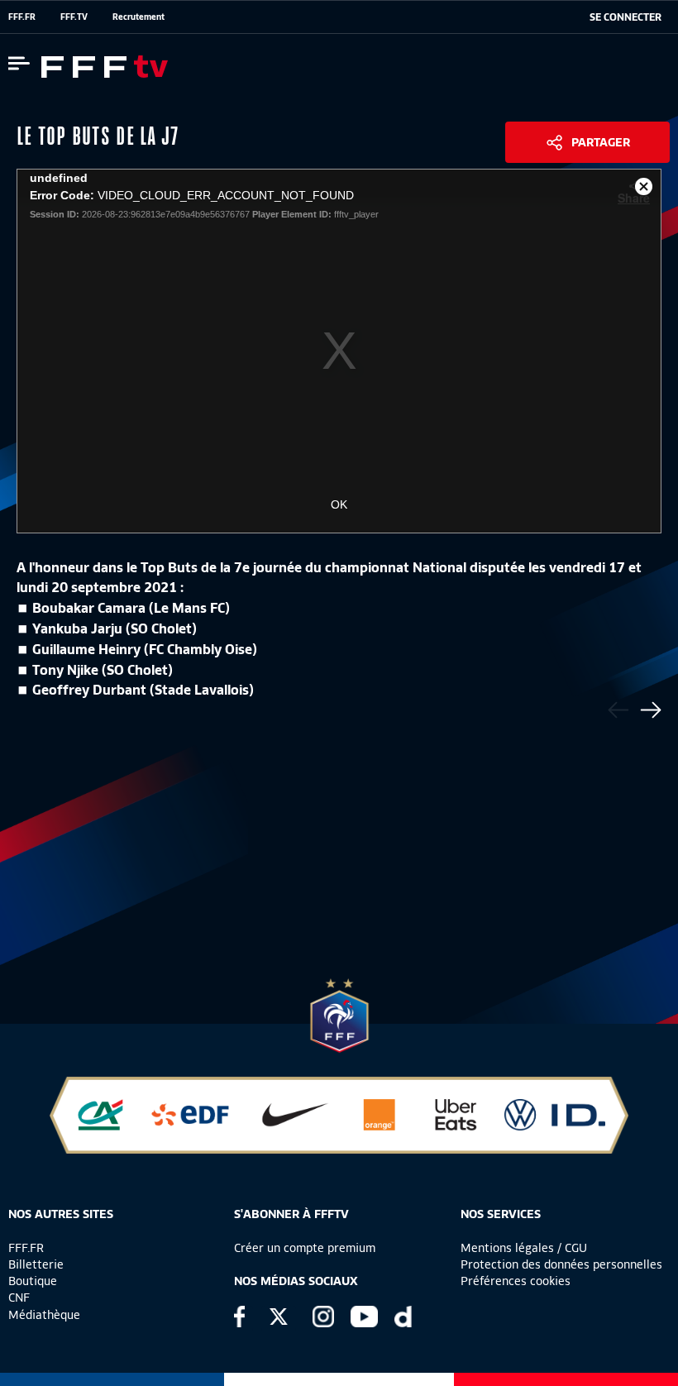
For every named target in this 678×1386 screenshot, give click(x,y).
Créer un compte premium (304, 1248)
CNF (19, 1297)
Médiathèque (44, 1314)
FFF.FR (22, 17)
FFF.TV (74, 17)
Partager (600, 142)
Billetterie (36, 1264)
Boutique (32, 1281)
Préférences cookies (516, 1281)
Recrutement (138, 17)
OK (339, 504)
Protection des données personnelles (561, 1264)
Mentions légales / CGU (524, 1248)
